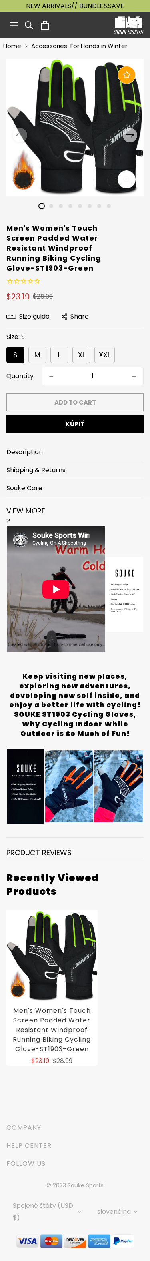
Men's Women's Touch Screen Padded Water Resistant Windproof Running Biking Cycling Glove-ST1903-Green (52, 1030)
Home (12, 46)
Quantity (20, 376)
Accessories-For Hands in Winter (79, 46)
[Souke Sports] (129, 25)
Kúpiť (75, 424)
